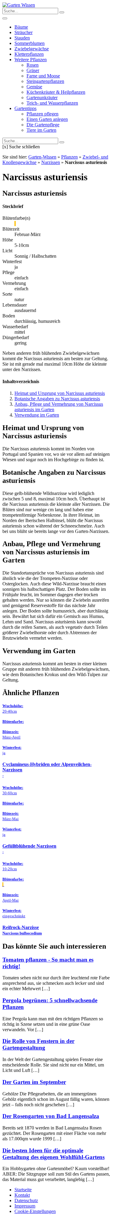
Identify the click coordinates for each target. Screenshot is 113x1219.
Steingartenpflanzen (45, 81)
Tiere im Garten (41, 130)
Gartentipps (25, 108)
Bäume (21, 27)
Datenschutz (26, 1200)
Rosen (33, 65)
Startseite (23, 1189)
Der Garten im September (34, 1082)
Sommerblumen (29, 43)
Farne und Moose (43, 75)
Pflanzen (69, 156)
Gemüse (34, 86)
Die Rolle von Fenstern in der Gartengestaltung (38, 1044)
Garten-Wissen (42, 156)
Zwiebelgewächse (31, 48)
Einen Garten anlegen (47, 119)
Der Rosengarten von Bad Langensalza (50, 1116)
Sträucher (23, 32)
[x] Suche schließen (21, 146)
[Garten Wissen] (18, 5)
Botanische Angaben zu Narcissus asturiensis (57, 398)
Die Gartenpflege (43, 124)
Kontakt (22, 1195)
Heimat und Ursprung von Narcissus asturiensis (59, 393)
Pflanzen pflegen (42, 113)
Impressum (24, 1205)
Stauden (22, 37)
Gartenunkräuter (42, 97)
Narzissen (50, 162)
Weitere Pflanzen (30, 59)
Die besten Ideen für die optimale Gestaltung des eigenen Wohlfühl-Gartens (53, 1153)
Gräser (33, 70)
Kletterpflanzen (29, 54)
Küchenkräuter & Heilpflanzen (56, 92)
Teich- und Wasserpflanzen (52, 103)
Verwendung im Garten (36, 414)
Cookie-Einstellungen (35, 1211)
